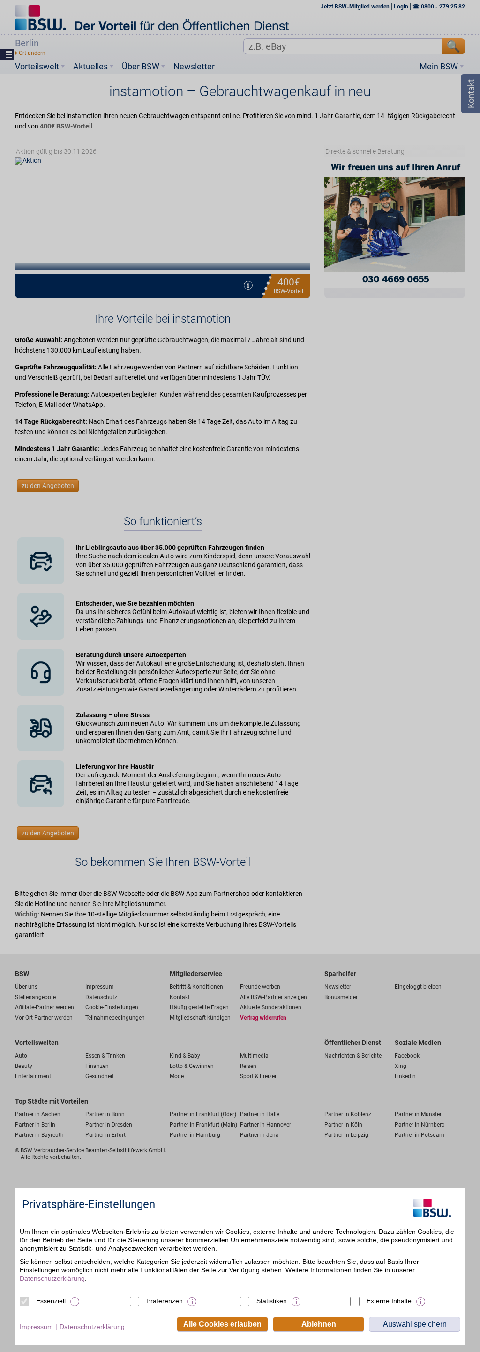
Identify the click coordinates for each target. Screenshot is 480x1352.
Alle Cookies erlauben (222, 1324)
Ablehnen (318, 1324)
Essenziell (51, 1301)
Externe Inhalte (389, 1301)
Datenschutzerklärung (52, 1278)
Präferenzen (164, 1301)
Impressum (36, 1326)
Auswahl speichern (415, 1324)
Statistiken (271, 1301)
